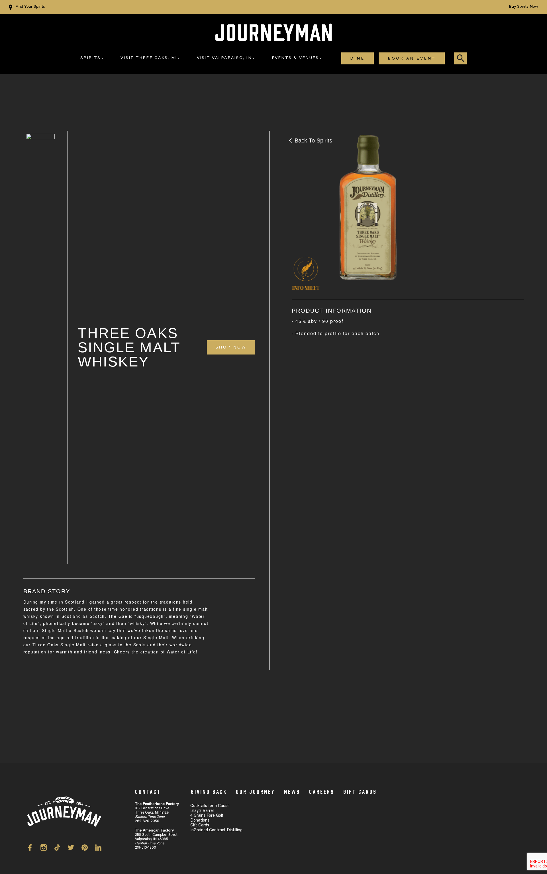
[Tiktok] (61, 848)
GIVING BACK (209, 791)
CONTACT (148, 791)
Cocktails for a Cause (210, 806)
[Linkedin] (98, 848)
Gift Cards (199, 826)
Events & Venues (295, 58)
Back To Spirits (313, 140)
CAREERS (321, 791)
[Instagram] (47, 848)
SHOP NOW (230, 347)
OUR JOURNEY (255, 791)
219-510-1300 (145, 847)
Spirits (90, 58)
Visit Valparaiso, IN (224, 58)
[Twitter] (74, 848)
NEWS (292, 791)
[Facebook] (33, 848)
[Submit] (461, 58)
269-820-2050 (147, 821)
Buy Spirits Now (523, 7)
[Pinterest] (88, 848)
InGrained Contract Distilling (216, 830)
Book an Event (412, 59)
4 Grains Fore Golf (206, 816)
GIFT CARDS (360, 791)
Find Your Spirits (30, 7)
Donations (199, 821)
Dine (357, 59)
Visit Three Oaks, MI (149, 58)
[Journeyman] (273, 35)
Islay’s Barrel (202, 811)
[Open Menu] (102, 58)
